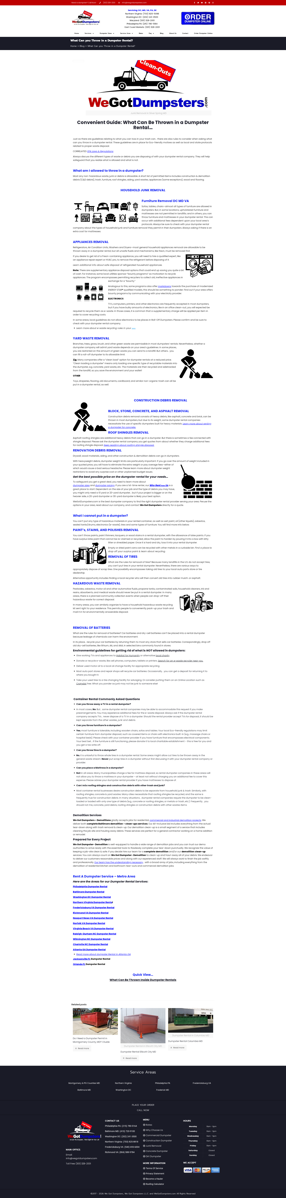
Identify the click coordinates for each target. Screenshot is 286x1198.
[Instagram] (212, 2)
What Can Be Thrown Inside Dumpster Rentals (143, 980)
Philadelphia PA (162, 1083)
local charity (162, 655)
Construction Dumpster (159, 1140)
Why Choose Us (154, 1130)
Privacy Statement (155, 1173)
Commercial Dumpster (158, 1135)
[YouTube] (201, 2)
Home (76, 33)
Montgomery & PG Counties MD (84, 1083)
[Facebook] (194, 2)
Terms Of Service (154, 1168)
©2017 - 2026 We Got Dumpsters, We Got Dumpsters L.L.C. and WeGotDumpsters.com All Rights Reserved (143, 1193)
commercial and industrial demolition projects (175, 820)
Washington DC (123, 1090)
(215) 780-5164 (129, 1126)
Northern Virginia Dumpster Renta (92, 902)
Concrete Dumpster (157, 1151)
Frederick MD (162, 1090)
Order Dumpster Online (203, 33)
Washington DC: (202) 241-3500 (142, 17)
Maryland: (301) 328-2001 (142, 20)
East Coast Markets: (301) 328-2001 (142, 27)
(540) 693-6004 (131, 1147)
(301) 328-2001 (83, 1163)
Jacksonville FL (81, 958)
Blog (161, 33)
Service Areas (143, 1072)
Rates (141, 33)
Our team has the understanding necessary (118, 862)
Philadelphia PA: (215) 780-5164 (142, 23)
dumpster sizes (81, 485)
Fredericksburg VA (202, 1083)
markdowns (164, 286)
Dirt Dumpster (153, 1156)
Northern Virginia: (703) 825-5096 (142, 13)
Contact (185, 33)
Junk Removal (153, 1145)
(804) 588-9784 (127, 1152)
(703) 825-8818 (130, 1141)
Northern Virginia (123, 1083)
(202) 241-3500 (129, 1136)
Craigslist (81, 683)
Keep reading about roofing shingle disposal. (129, 445)
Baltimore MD (84, 1090)
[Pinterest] (209, 2)
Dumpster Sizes (106, 33)
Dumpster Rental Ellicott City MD (138, 1051)
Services (88, 33)
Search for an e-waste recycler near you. (180, 660)
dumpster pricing (105, 485)
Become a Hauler (154, 1178)
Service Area (125, 33)
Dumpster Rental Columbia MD (185, 1041)
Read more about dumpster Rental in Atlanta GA (103, 954)
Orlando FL (79, 964)
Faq (150, 33)
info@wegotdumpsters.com (81, 1158)
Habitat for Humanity (128, 655)
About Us (172, 33)
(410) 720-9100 (127, 1131)
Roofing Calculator (155, 1184)
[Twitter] (198, 2)
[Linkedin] (205, 2)
